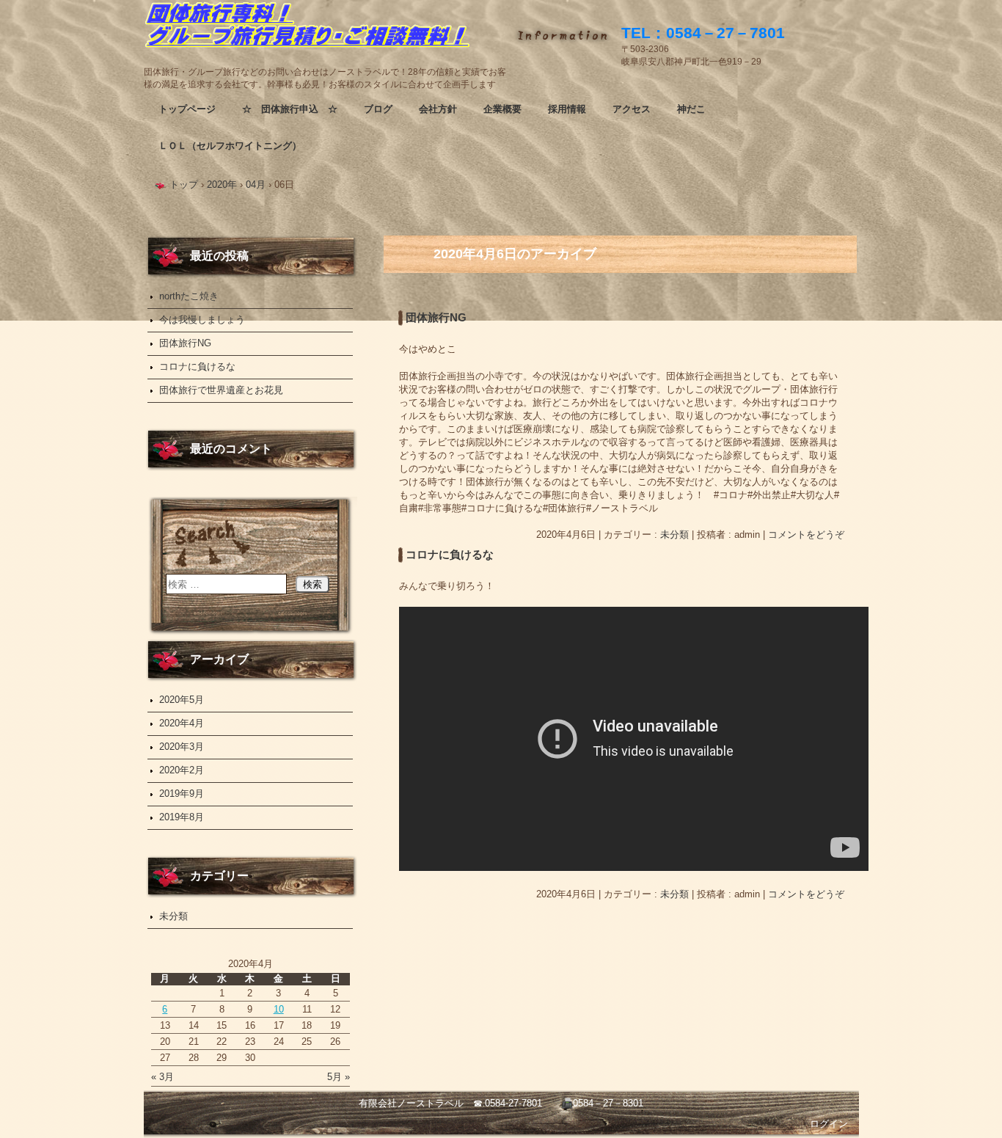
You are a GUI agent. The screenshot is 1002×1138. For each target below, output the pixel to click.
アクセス (631, 108)
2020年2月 (181, 770)
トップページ (187, 108)
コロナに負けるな (450, 555)
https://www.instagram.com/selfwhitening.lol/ (327, 33)
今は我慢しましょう (202, 319)
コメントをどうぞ (806, 534)
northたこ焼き (189, 296)
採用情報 (567, 108)
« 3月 (162, 1076)
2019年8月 (181, 817)
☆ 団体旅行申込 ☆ (289, 108)
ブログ (378, 108)
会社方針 (438, 108)
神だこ (691, 108)
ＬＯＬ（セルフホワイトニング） (229, 145)
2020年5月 (181, 699)
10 (279, 1009)
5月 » (338, 1076)
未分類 (674, 534)
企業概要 (502, 108)
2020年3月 (181, 746)
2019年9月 (181, 793)
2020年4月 (181, 723)
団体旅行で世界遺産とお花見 (221, 389)
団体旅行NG (436, 318)
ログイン (829, 1123)
